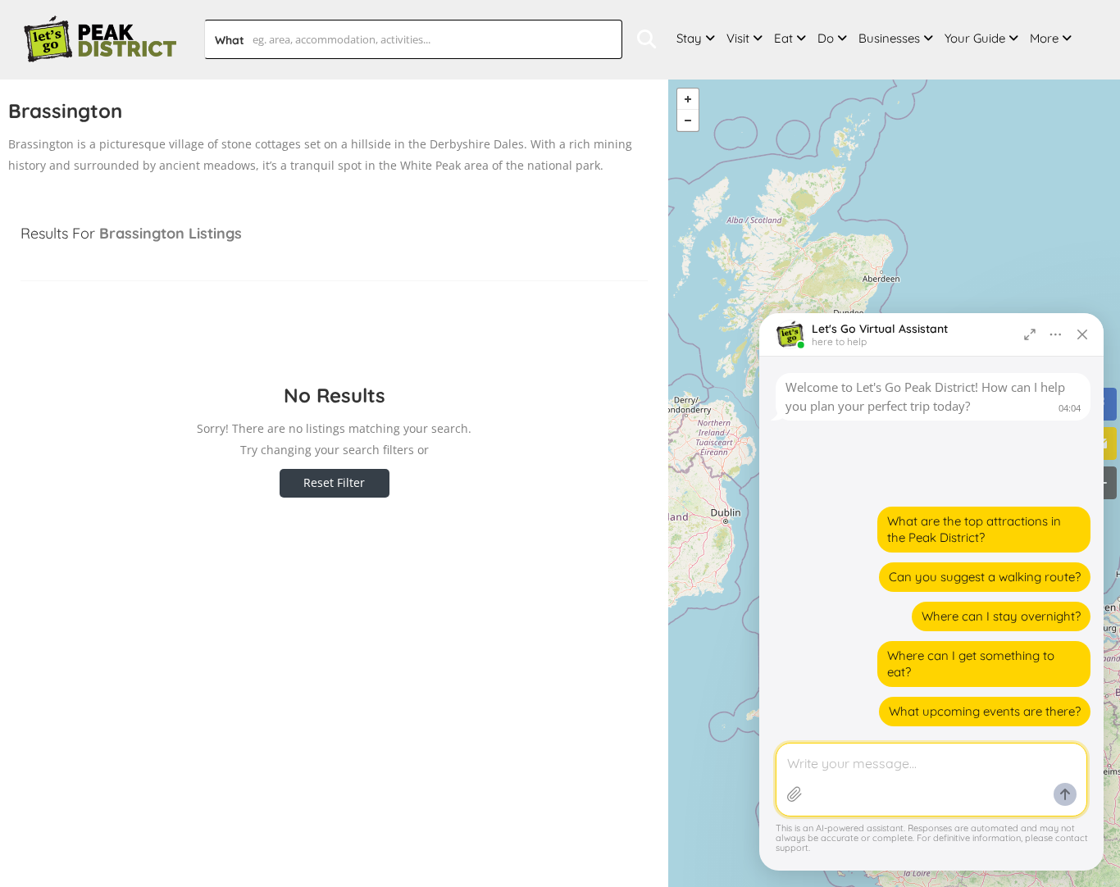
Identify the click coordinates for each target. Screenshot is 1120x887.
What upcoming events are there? (985, 711)
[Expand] (1030, 334)
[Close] (1082, 334)
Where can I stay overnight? (1001, 616)
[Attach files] (794, 794)
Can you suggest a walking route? (985, 577)
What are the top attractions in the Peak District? (974, 529)
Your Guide (975, 38)
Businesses (889, 38)
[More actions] (1056, 334)
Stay (689, 38)
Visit (737, 38)
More (1044, 38)
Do (825, 38)
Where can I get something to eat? (970, 664)
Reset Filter (334, 482)
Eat (783, 38)
